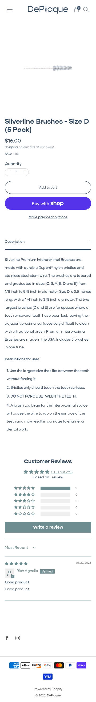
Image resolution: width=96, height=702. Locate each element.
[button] (48, 242)
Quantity (13, 164)
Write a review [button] (48, 527)
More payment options (48, 217)
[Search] (86, 9)
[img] (16, 564)
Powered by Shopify (48, 689)
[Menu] (10, 9)
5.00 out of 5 (62, 472)
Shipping (11, 147)
